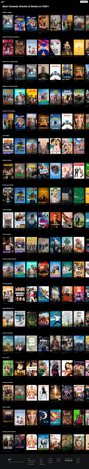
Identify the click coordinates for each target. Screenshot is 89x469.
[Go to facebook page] (65, 461)
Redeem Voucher (32, 460)
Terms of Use (31, 462)
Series (41, 460)
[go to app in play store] (78, 460)
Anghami (50, 462)
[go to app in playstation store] (78, 462)
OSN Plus (50, 460)
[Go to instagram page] (67, 461)
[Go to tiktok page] (68, 461)
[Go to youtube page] (70, 461)
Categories (42, 464)
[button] (84, 2)
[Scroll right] (87, 23)
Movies (41, 462)
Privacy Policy (31, 464)
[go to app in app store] (78, 458)
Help (29, 458)
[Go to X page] (71, 461)
